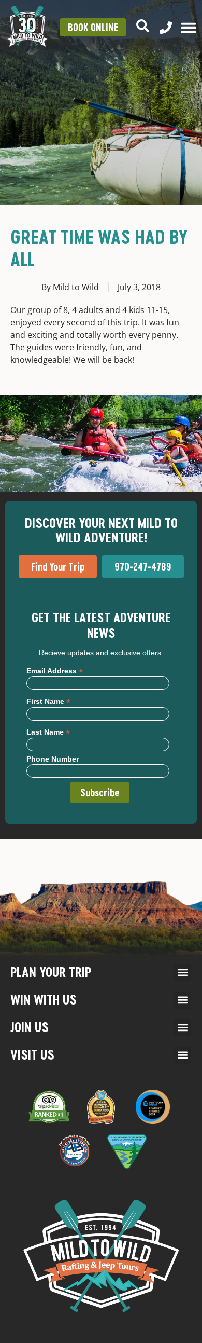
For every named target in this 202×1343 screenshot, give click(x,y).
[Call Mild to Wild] (166, 27)
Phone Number (52, 759)
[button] (182, 972)
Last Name (48, 731)
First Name (48, 701)
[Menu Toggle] (188, 27)
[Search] (142, 25)
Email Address (54, 670)
